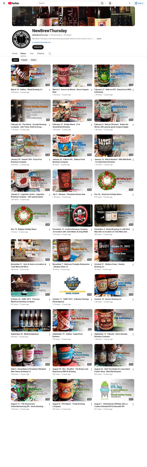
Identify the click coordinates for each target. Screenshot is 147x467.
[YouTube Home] (13, 3)
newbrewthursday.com (42, 42)
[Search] (102, 3)
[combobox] (68, 3)
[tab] (15, 53)
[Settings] (129, 3)
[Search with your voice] (110, 3)
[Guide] (4, 3)
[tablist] (73, 53)
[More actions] (49, 90)
